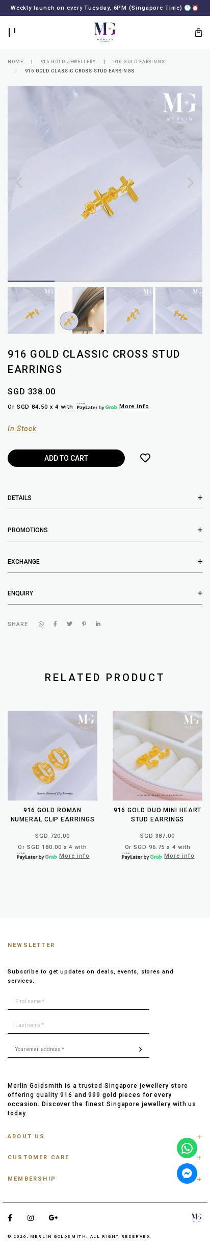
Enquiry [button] (20, 601)
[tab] (105, 506)
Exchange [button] (24, 569)
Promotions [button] (28, 537)
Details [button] (20, 506)
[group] (31, 318)
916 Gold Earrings (139, 69)
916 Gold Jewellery (68, 69)
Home (15, 69)
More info (134, 414)
